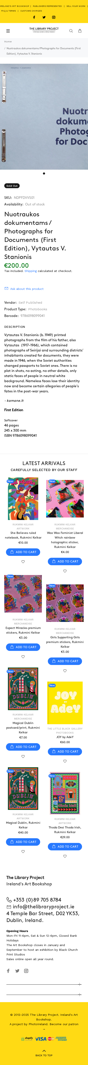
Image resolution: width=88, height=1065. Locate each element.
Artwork (23, 528)
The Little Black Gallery (64, 728)
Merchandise (65, 528)
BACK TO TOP (44, 1055)
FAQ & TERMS (8, 11)
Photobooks (37, 309)
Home (8, 41)
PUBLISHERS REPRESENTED (47, 6)
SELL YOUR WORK (75, 6)
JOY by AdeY (64, 737)
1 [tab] (44, 173)
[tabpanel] (44, 117)
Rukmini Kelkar (23, 524)
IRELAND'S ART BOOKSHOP (15, 6)
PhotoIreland (38, 1024)
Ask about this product (27, 288)
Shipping (31, 271)
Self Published (30, 303)
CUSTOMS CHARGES (31, 11)
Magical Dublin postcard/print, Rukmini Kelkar (23, 728)
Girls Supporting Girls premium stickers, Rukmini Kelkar (65, 642)
